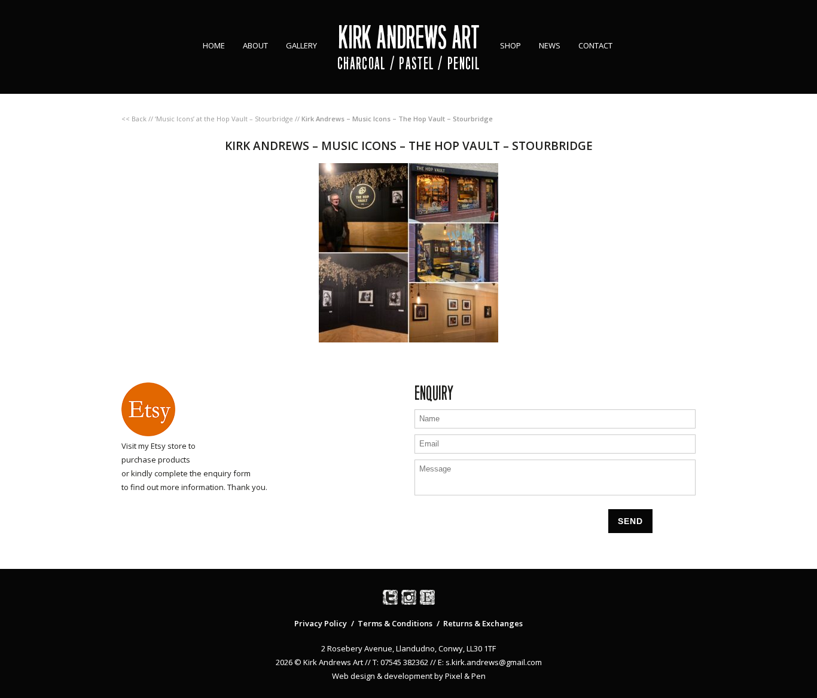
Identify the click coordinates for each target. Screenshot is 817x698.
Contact (595, 45)
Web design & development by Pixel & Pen (409, 676)
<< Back (134, 118)
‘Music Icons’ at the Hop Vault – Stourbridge (224, 118)
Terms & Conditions (395, 623)
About (255, 45)
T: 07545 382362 (400, 662)
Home (214, 45)
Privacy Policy (320, 623)
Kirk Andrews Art (409, 37)
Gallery (301, 45)
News (549, 45)
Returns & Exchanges (483, 623)
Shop (510, 45)
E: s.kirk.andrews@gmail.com (490, 662)
